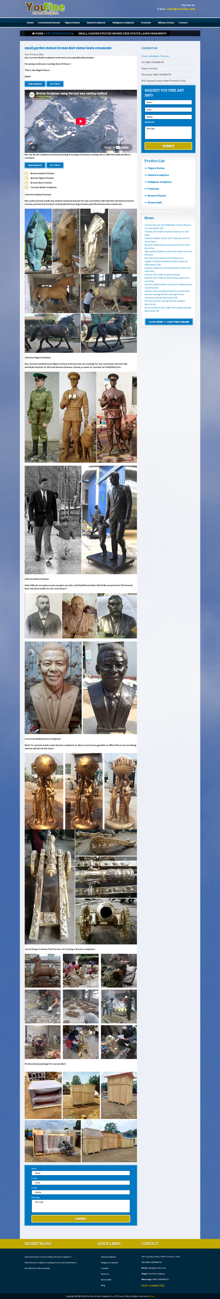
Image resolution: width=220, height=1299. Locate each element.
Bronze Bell (106, 1279)
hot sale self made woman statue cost (164, 257)
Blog (103, 1285)
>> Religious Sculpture (158, 182)
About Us (105, 1274)
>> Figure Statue (155, 168)
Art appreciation (58, 33)
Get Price (55, 84)
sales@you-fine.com (181, 9)
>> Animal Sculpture (157, 175)
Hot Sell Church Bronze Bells (37, 1268)
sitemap (150, 1296)
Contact (183, 22)
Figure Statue (72, 22)
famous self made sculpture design (162, 274)
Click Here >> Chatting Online (169, 322)
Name (34, 1168)
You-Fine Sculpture (156, 1273)
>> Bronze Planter (155, 195)
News (149, 217)
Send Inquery (35, 84)
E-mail (34, 1178)
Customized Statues (49, 22)
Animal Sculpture (96, 22)
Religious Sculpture (123, 22)
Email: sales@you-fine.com (155, 55)
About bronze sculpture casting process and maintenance (51, 1262)
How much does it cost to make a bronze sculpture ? (48, 1256)
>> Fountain (152, 188)
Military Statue (166, 22)
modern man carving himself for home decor (167, 290)
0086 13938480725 (153, 1262)
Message (36, 1197)
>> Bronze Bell (153, 202)
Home (30, 22)
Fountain (146, 22)
